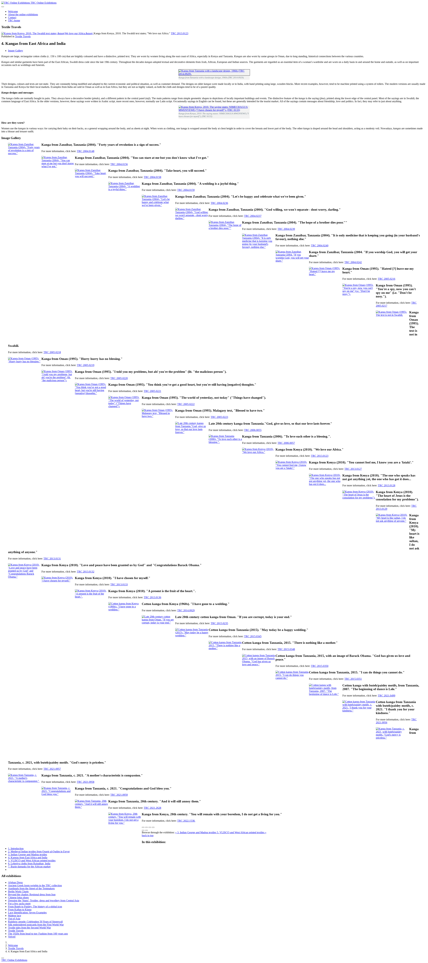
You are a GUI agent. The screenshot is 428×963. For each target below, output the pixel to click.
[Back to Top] (2, 957)
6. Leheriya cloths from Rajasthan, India (29, 863)
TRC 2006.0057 (286, 443)
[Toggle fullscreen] (149, 827)
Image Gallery (15, 50)
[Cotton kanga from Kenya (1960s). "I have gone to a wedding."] (125, 619)
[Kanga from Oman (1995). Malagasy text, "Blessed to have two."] (158, 425)
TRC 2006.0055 (252, 430)
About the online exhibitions (23, 14)
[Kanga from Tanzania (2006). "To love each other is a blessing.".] (225, 451)
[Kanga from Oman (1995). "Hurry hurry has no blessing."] (24, 373)
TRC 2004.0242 (353, 262)
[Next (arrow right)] (146, 830)
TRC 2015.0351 (353, 678)
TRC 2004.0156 (119, 164)
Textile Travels (23, 36)
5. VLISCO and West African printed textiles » (241, 832)
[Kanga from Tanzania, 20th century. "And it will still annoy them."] (91, 816)
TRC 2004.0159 (186, 190)
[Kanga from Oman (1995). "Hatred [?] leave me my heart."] (325, 283)
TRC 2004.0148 (85, 151)
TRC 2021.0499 (386, 695)
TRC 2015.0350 (319, 666)
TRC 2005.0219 (85, 365)
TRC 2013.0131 (52, 558)
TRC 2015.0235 (219, 623)
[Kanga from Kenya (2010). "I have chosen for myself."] (58, 593)
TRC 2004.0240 (319, 245)
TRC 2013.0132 (85, 571)
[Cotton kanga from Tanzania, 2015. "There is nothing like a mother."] (225, 657)
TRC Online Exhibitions (14, 960)
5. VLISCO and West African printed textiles (32, 860)
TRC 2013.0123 (179, 33)
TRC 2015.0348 (286, 649)
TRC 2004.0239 (286, 229)
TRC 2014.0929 (186, 610)
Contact (12, 17)
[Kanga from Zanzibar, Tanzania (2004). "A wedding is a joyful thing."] (125, 198)
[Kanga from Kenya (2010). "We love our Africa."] (259, 464)
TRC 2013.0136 (152, 597)
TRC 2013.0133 (119, 584)
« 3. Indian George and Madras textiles (196, 832)
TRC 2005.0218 (52, 352)
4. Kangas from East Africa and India (27, 857)
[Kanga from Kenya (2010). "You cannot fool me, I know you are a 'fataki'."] (292, 477)
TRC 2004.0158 (152, 177)
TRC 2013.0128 (386, 485)
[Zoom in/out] (153, 827)
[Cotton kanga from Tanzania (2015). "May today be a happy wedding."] (192, 645)
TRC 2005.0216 (386, 278)
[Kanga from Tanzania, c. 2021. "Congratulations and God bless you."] (58, 803)
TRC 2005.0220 (119, 378)
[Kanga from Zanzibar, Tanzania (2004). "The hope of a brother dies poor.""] (225, 237)
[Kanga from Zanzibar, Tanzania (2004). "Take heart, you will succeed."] (91, 185)
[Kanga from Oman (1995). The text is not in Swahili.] (392, 327)
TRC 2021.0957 (52, 768)
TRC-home (14, 20)
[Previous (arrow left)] (143, 830)
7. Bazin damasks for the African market (29, 866)
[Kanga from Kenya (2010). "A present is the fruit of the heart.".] (91, 606)
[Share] (146, 827)
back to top (147, 835)
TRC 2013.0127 (353, 468)
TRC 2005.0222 (186, 404)
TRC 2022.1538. (186, 820)
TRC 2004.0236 (219, 203)
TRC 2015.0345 (252, 636)
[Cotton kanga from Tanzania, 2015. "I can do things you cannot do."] (292, 687)
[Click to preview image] (47, 33)
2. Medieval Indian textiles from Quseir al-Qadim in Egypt (39, 851)
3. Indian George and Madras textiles (27, 854)
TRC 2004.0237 (252, 215)
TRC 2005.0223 (219, 417)
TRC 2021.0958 (85, 781)
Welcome (13, 11)
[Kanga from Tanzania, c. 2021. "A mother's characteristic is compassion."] (24, 790)
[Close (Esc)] (143, 827)
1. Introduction (16, 848)
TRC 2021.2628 (152, 807)
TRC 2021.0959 (119, 794)
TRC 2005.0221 (152, 391)
